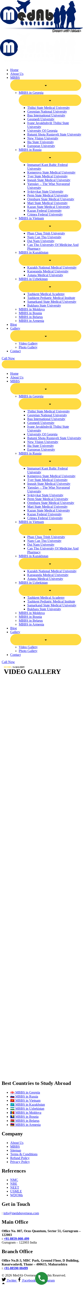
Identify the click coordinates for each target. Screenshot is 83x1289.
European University (41, 146)
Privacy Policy (20, 1162)
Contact (15, 351)
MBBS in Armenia (31, 321)
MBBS (15, 1146)
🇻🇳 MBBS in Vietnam (25, 1100)
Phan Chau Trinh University (46, 233)
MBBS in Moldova (32, 309)
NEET (14, 1187)
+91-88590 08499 (16, 1268)
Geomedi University (40, 119)
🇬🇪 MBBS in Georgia (25, 1092)
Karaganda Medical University (48, 271)
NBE (13, 1183)
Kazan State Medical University (48, 207)
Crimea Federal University (45, 214)
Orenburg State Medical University (50, 199)
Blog (13, 324)
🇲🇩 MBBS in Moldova (25, 1112)
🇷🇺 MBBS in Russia (24, 1096)
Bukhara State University (44, 305)
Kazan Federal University (44, 210)
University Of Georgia (42, 130)
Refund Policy (20, 1158)
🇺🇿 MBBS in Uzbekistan (27, 1108)
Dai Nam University (40, 241)
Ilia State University (40, 142)
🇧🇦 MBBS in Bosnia (24, 1116)
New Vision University (42, 138)
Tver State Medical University (47, 176)
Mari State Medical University (47, 203)
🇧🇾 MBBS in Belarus (24, 1120)
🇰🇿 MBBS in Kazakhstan (27, 1104)
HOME (7, 667)
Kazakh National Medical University (52, 267)
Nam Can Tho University (44, 237)
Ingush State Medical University (48, 180)
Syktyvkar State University (45, 191)
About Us (16, 74)
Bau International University (46, 115)
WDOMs (16, 1195)
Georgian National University (47, 111)
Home (14, 70)
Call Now (8, 358)
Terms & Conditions (23, 1154)
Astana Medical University (45, 275)
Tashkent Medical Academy (46, 294)
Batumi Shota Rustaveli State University (54, 134)
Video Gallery (28, 343)
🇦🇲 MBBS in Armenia (25, 1124)
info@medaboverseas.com (21, 1213)
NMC (14, 1180)
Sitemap (15, 1150)
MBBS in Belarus (31, 317)
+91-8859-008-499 (16, 1238)
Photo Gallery (28, 347)
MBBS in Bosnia (30, 313)
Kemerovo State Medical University (51, 172)
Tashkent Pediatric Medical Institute (51, 298)
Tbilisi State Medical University (48, 107)
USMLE (16, 1191)
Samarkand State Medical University (51, 301)
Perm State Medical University (47, 195)
